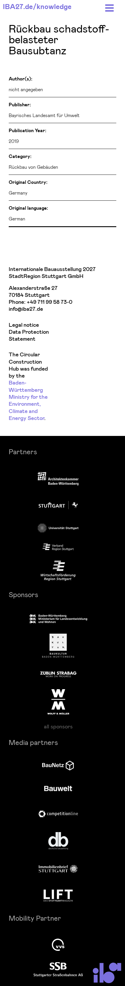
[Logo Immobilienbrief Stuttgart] (58, 869)
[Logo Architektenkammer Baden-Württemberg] (58, 479)
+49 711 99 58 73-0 (49, 302)
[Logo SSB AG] (58, 969)
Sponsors (23, 594)
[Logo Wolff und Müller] (58, 701)
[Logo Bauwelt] (58, 788)
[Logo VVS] (58, 944)
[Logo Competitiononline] (58, 814)
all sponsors (58, 726)
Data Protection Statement (29, 335)
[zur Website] (58, 547)
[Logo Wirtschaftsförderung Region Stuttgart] (58, 571)
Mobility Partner (35, 918)
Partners (23, 451)
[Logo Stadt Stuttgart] (58, 505)
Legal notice (24, 325)
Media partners (33, 742)
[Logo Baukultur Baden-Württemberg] (58, 645)
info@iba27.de (26, 309)
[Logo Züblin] (58, 673)
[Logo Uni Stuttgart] (58, 528)
